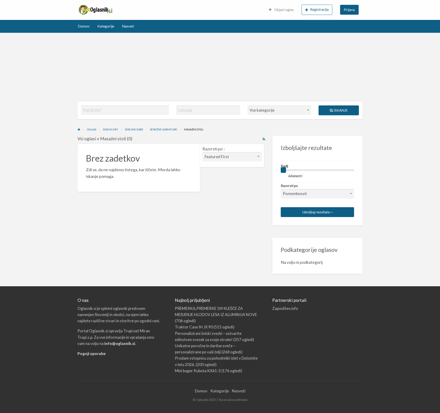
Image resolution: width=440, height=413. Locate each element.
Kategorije (105, 26)
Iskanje (340, 110)
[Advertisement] (220, 67)
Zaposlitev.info (285, 308)
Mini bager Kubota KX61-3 (198, 370)
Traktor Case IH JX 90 (194, 327)
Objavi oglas (284, 10)
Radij (284, 166)
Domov (84, 26)
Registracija (319, 9)
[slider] (283, 170)
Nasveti (128, 26)
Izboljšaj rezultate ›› (317, 212)
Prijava (349, 10)
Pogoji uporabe (91, 353)
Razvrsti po (289, 186)
